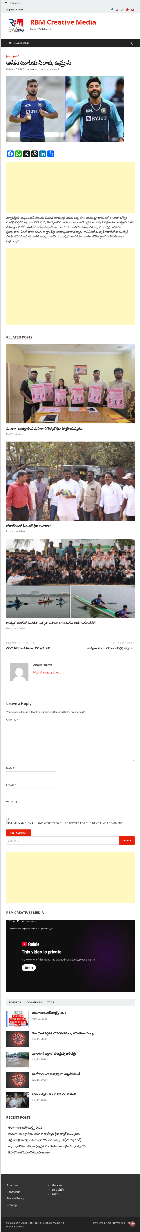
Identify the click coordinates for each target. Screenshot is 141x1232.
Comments (34, 1002)
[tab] (15, 1002)
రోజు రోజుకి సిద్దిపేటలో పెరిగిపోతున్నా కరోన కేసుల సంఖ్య (62, 1033)
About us (12, 1185)
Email (11, 785)
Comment (14, 719)
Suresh (33, 69)
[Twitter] (117, 9)
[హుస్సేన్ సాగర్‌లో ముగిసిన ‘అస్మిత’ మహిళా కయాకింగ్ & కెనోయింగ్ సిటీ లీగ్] (70, 579)
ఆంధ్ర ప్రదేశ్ (58, 1189)
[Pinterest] (127, 9)
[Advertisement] (70, 187)
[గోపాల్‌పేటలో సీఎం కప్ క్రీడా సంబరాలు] (70, 482)
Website (12, 802)
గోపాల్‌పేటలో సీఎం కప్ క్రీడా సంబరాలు (28, 526)
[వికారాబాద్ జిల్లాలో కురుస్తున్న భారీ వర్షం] (17, 1054)
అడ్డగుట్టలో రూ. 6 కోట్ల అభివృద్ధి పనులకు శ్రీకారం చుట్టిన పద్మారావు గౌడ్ (47, 1146)
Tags (50, 1002)
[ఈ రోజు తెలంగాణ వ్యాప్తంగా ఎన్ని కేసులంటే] (17, 1074)
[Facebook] (112, 9)
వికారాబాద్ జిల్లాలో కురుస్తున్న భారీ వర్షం (54, 1053)
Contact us (13, 1191)
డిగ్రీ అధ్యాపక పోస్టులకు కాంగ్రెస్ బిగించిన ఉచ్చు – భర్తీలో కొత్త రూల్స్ (45, 1140)
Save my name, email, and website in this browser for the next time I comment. (64, 823)
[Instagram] (122, 9)
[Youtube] (132, 9)
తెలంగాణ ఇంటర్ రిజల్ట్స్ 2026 (49, 1012)
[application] (70, 956)
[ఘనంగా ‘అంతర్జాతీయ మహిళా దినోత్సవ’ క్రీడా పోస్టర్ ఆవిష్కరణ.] (70, 385)
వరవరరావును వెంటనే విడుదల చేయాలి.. (54, 1094)
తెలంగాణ (57, 1185)
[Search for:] (70, 840)
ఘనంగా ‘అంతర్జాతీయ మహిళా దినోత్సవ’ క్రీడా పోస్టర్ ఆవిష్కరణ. (44, 428)
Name (11, 768)
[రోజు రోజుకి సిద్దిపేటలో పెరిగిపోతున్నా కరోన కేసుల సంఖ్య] (17, 1033)
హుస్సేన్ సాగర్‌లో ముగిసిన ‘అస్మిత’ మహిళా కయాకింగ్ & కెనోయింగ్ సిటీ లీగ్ (50, 623)
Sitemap (11, 1205)
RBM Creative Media (63, 22)
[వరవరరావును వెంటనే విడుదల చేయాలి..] (17, 1094)
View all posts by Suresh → (48, 672)
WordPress (113, 1222)
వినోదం (55, 1194)
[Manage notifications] (132, 1224)
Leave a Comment (49, 69)
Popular (15, 1002)
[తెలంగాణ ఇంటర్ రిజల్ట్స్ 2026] (17, 1013)
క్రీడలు (8, 56)
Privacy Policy (15, 1198)
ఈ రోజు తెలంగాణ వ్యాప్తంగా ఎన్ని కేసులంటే (56, 1073)
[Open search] (131, 43)
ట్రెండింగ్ (16, 56)
